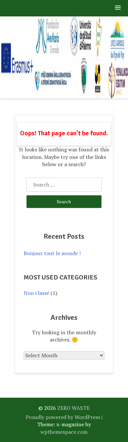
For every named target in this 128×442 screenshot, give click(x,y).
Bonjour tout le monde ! (52, 253)
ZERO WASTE (73, 407)
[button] (118, 8)
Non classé (36, 293)
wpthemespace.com (64, 431)
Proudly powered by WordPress (63, 417)
